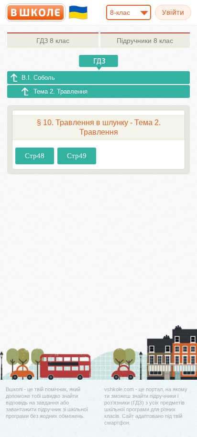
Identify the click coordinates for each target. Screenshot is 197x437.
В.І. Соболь (38, 77)
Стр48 (34, 156)
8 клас (52, 40)
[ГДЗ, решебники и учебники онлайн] (36, 12)
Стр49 (77, 156)
